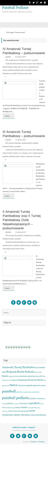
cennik (10, 376)
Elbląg (15, 67)
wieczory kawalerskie (21, 411)
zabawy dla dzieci (21, 414)
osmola (5, 70)
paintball (10, 70)
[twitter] (33, 2)
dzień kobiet (16, 376)
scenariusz (16, 403)
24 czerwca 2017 (20, 57)
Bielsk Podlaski (8, 67)
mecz (25, 67)
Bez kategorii (19, 235)
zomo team (28, 73)
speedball (35, 60)
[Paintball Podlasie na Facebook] (30, 2)
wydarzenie (29, 156)
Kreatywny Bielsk (35, 379)
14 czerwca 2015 (20, 232)
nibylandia (21, 385)
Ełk (19, 67)
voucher (24, 407)
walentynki (31, 407)
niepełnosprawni (14, 60)
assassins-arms (31, 63)
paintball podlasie (19, 70)
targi (13, 407)
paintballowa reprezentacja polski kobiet (27, 392)
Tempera (33, 441)
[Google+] (37, 2)
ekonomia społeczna (27, 376)
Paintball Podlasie (15, 7)
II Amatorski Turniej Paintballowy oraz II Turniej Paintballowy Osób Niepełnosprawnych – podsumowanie (22, 220)
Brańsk (15, 153)
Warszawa (21, 73)
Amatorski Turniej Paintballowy (15, 63)
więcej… (8, 116)
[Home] (2, 32)
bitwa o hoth (37, 372)
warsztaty (5, 411)
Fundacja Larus (6, 380)
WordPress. (41, 441)
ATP (6, 60)
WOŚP (32, 410)
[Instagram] (45, 2)
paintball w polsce (31, 70)
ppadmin (8, 57)
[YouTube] (41, 2)
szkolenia (9, 407)
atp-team (11, 143)
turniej (23, 156)
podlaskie (9, 403)
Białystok (40, 63)
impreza (14, 380)
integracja (18, 143)
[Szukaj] (43, 312)
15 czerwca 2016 (20, 140)
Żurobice (42, 415)
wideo (10, 411)
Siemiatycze (6, 73)
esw (22, 67)
